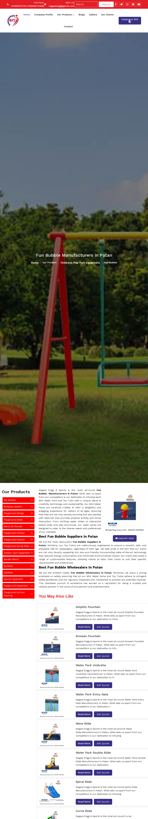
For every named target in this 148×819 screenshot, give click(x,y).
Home (26, 14)
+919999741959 (35, 6)
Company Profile (43, 14)
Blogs (81, 14)
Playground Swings (14, 513)
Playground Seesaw (14, 539)
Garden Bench (11, 559)
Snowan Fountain (88, 636)
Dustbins (8, 572)
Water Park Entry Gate (92, 694)
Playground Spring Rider (16, 546)
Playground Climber (14, 533)
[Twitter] (121, 4)
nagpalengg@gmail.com (61, 6)
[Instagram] (127, 4)
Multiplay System (13, 506)
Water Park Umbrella (91, 665)
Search (106, 4)
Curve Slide (84, 811)
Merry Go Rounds (13, 526)
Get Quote (103, 626)
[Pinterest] (133, 4)
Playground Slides (13, 519)
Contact (68, 26)
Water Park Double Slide (93, 752)
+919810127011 (19, 6)
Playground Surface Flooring (14, 594)
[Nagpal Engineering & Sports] (12, 20)
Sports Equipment (13, 579)
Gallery (93, 14)
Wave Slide (83, 723)
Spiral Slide (84, 781)
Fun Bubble (10, 500)
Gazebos (8, 566)
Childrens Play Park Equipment (80, 262)
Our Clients (107, 14)
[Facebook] (116, 4)
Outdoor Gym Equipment (17, 553)
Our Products (64, 14)
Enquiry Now (126, 538)
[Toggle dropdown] (73, 14)
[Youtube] (139, 4)
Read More (84, 626)
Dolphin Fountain (88, 607)
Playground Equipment (16, 585)
